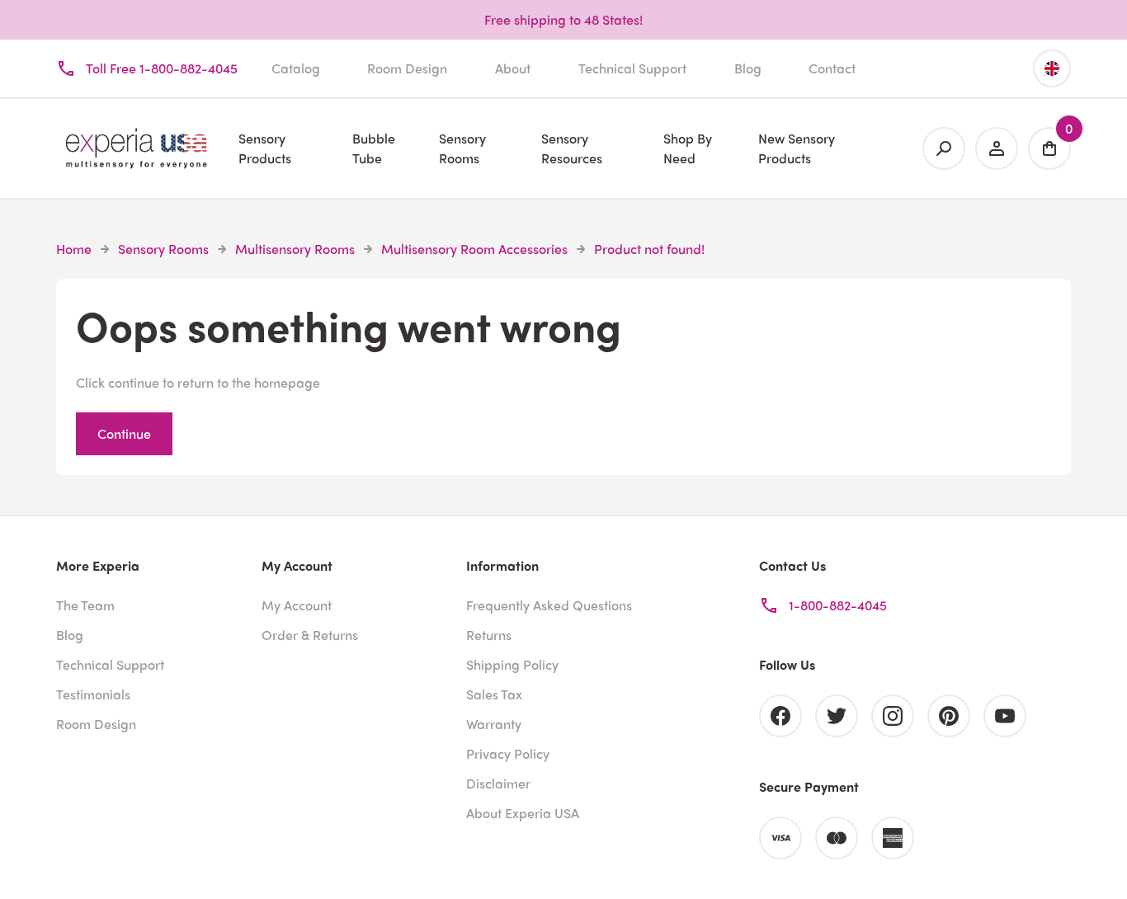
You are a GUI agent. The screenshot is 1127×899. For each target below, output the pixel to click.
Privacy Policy (507, 753)
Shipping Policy (512, 664)
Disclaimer (498, 783)
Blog (748, 68)
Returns (489, 634)
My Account (297, 604)
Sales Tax (494, 694)
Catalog (295, 68)
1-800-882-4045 (838, 604)
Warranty (493, 723)
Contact (832, 68)
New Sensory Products (796, 148)
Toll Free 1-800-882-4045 (162, 68)
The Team (85, 604)
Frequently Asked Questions (549, 604)
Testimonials (93, 694)
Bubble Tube (373, 148)
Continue (124, 433)
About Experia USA (522, 812)
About (512, 68)
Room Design (407, 68)
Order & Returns (310, 634)
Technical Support (632, 68)
